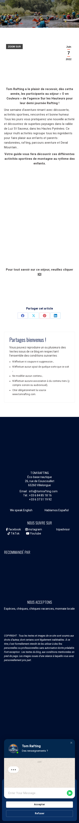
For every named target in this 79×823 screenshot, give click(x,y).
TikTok (14, 533)
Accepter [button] (39, 804)
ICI (39, 274)
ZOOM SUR (14, 46)
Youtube (35, 533)
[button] (71, 743)
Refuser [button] (39, 813)
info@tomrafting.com (43, 491)
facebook (14, 529)
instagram (35, 529)
